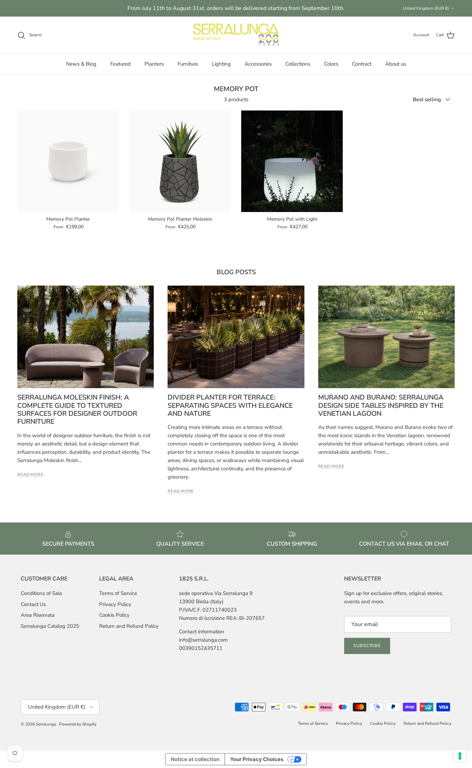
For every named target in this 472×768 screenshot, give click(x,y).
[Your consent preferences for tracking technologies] (459, 755)
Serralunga (46, 724)
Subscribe (367, 646)
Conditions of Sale (41, 593)
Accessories (258, 63)
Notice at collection (195, 759)
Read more (30, 474)
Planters (154, 63)
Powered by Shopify (77, 724)
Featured (120, 63)
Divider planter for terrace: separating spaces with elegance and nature (230, 405)
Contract (361, 63)
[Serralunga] (236, 35)
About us (395, 63)
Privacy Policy (115, 604)
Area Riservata (38, 615)
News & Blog (81, 63)
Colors (331, 63)
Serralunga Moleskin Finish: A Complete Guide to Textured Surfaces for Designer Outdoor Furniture (77, 409)
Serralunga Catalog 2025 (50, 626)
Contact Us (33, 604)
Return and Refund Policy (129, 626)
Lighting (221, 63)
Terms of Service (118, 593)
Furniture (188, 63)
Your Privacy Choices (256, 759)
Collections (297, 63)
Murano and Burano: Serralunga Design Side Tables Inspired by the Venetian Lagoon (380, 405)
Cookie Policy (114, 615)
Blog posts (236, 272)
